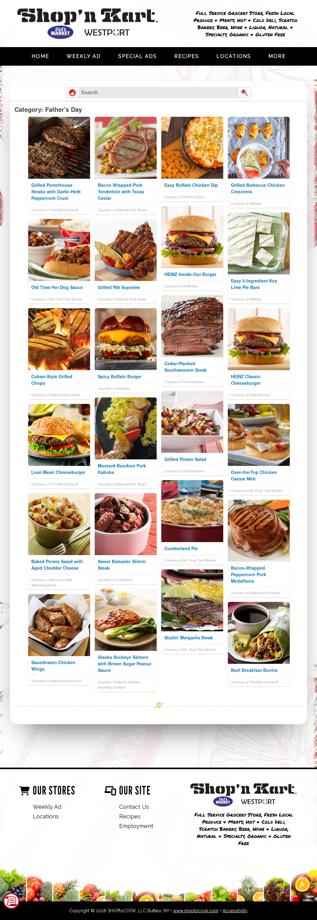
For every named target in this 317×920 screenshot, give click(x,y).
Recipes (186, 56)
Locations (233, 56)
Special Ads (137, 56)
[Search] (244, 92)
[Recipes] (72, 92)
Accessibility (235, 910)
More (277, 56)
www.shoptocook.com (196, 910)
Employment (136, 826)
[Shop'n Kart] (243, 795)
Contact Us (134, 807)
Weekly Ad (84, 56)
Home (40, 56)
